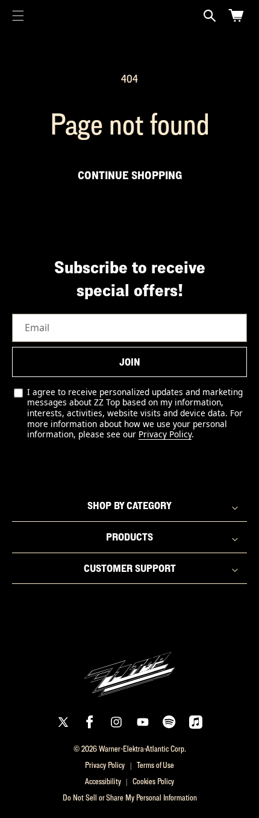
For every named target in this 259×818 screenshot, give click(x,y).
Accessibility (103, 781)
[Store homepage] (129, 667)
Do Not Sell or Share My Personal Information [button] (130, 797)
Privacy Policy (165, 434)
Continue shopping (130, 175)
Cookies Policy (153, 781)
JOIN (129, 362)
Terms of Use (155, 765)
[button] (18, 15)
